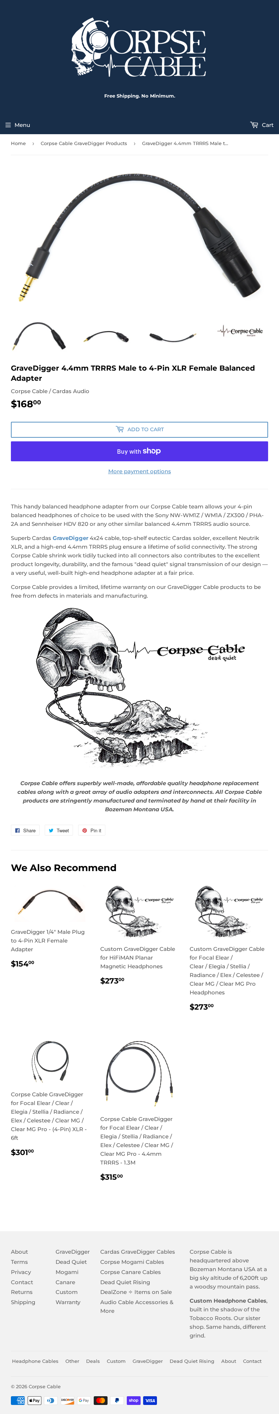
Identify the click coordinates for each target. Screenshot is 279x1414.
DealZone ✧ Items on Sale (136, 1292)
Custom (67, 1292)
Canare (65, 1282)
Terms (19, 1261)
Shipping (23, 1302)
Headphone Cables (35, 1361)
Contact (22, 1282)
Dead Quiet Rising (125, 1282)
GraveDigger (70, 538)
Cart (267, 124)
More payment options (139, 471)
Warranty (68, 1302)
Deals (93, 1361)
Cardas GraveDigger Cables (137, 1251)
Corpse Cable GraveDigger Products (84, 143)
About (19, 1251)
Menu (22, 124)
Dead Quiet (71, 1261)
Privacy (21, 1272)
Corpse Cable (45, 1386)
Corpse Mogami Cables (132, 1261)
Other (72, 1361)
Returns (22, 1292)
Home (18, 143)
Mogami (67, 1272)
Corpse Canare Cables (130, 1272)
